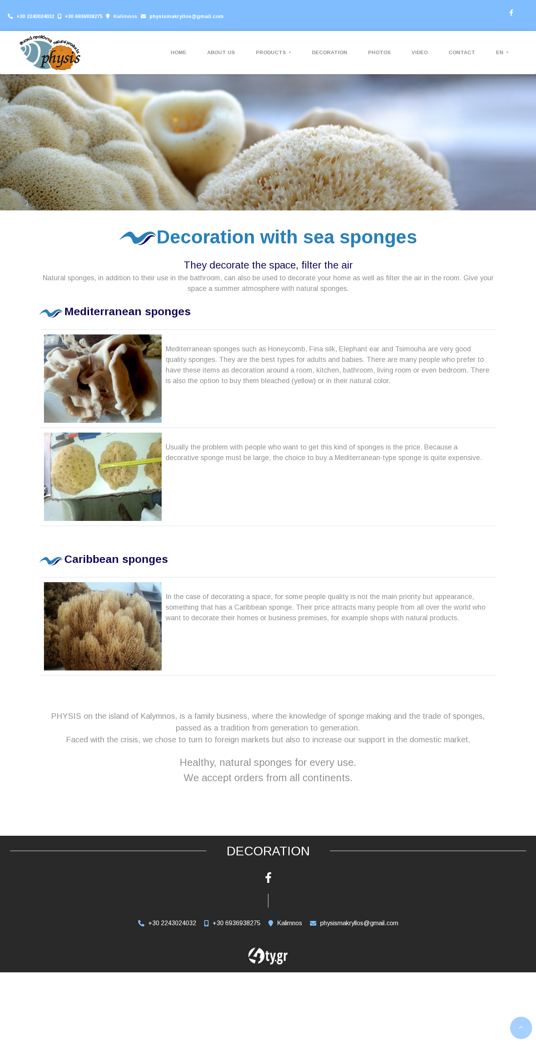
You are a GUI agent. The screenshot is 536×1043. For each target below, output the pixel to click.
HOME (178, 52)
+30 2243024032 (35, 16)
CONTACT (461, 52)
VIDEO (420, 52)
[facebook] (510, 12)
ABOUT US (221, 52)
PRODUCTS (272, 52)
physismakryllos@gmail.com (186, 16)
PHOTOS (379, 52)
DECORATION (329, 52)
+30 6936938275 (83, 16)
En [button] (500, 52)
